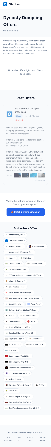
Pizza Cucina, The (17, 235)
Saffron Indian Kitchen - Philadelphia (25, 298)
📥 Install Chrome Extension (25, 212)
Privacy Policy (30, 438)
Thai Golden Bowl (17, 240)
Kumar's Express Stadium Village (23, 310)
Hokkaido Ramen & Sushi (20, 385)
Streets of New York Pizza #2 (21, 333)
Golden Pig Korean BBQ (19, 327)
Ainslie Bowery (37, 264)
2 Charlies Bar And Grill (19, 362)
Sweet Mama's (15, 304)
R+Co (42, 385)
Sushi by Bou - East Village (20, 292)
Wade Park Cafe (36, 344)
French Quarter (30, 315)
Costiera (13, 350)
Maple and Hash (16, 339)
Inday (12, 258)
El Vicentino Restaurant (19, 373)
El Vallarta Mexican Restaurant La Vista (25, 275)
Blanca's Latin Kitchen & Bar (21, 252)
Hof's (33, 321)
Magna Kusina (38, 246)
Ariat (11, 315)
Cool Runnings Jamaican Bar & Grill (24, 408)
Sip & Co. (27, 258)
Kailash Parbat (15, 264)
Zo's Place (37, 339)
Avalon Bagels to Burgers (20, 396)
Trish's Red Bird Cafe (18, 269)
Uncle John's (15, 344)
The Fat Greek (15, 321)
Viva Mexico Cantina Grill (20, 402)
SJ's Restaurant (16, 246)
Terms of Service (42, 438)
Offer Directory (8, 438)
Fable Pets (36, 304)
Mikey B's (13, 391)
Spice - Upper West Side (19, 356)
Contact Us (19, 438)
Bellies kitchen (15, 379)
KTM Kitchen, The (17, 287)
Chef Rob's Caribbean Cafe (21, 368)
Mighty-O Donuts (17, 281)
